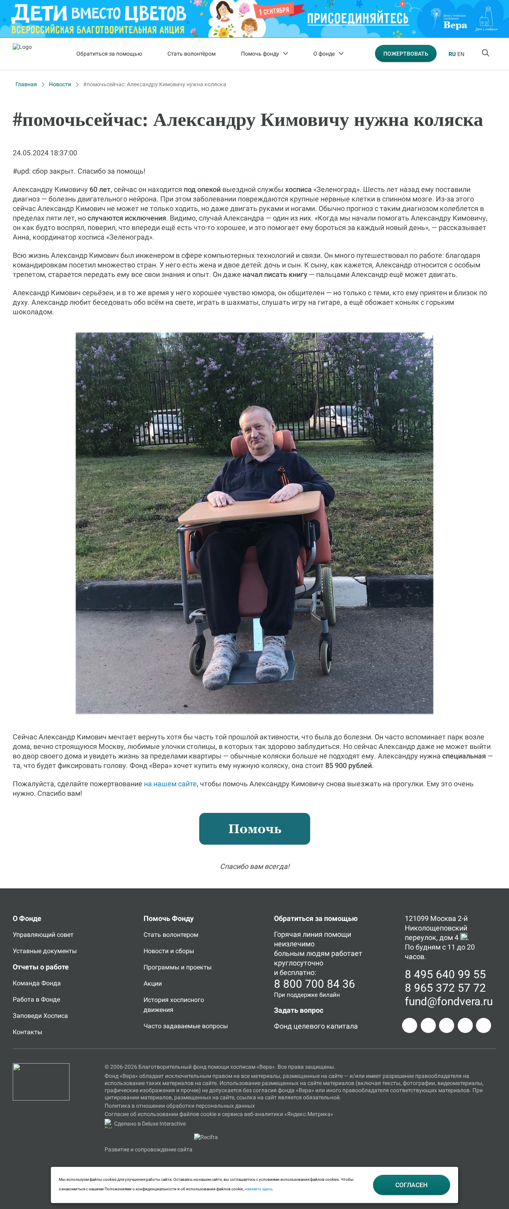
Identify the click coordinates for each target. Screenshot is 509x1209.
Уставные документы (45, 951)
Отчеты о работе (41, 967)
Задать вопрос (298, 1010)
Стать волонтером (171, 934)
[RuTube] (483, 1025)
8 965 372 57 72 (445, 987)
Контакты (27, 1032)
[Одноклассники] (428, 1025)
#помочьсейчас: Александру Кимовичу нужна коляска (154, 84)
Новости (60, 84)
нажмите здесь (258, 1189)
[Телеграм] (409, 1025)
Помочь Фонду (169, 918)
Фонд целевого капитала (316, 1026)
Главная (26, 84)
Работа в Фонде (36, 999)
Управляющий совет (43, 934)
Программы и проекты (178, 967)
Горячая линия (298, 934)
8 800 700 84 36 (314, 983)
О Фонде (27, 918)
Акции (153, 983)
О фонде (324, 53)
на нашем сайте (170, 784)
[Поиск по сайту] (486, 54)
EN (460, 54)
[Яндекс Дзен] (465, 1025)
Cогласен (411, 1185)
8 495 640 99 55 (445, 974)
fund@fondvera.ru (449, 1001)
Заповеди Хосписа (40, 1015)
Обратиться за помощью (109, 53)
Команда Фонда (37, 983)
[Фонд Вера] (41, 1067)
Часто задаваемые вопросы (186, 1026)
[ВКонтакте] (446, 1025)
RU (452, 54)
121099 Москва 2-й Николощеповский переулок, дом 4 (436, 928)
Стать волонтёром (191, 53)
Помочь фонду (260, 53)
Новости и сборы (169, 951)
